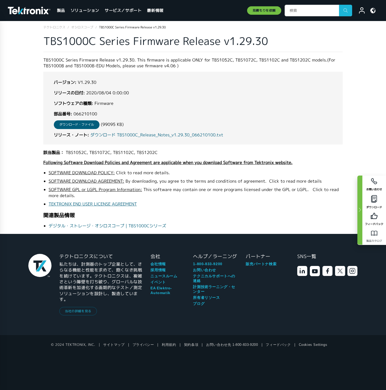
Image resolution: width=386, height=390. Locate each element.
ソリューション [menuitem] (85, 10)
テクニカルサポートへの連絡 (214, 278)
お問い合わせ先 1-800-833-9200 (232, 345)
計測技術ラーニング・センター (214, 289)
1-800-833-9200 (207, 264)
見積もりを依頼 (264, 10)
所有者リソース (206, 297)
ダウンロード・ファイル (76, 124)
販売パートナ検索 (261, 264)
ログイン (359, 11)
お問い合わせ (204, 270)
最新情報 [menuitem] (155, 10)
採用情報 (158, 270)
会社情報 (158, 264)
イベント (158, 282)
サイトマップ (114, 345)
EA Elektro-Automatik (161, 290)
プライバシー (143, 345)
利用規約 (169, 345)
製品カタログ (374, 241)
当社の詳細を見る (78, 311)
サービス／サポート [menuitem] (123, 10)
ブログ (199, 303)
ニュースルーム (163, 276)
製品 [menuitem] (61, 10)
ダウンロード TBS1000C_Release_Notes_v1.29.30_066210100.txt (156, 135)
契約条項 (191, 345)
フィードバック (278, 345)
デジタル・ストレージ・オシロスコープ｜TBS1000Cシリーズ (107, 226)
